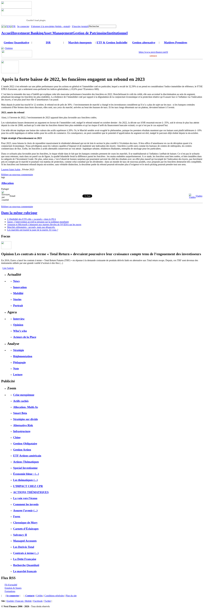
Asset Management (58, 33)
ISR (48, 42)
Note (16, 368)
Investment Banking (28, 33)
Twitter (47, 601)
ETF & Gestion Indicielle (112, 42)
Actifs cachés (21, 401)
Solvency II (20, 534)
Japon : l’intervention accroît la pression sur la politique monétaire (38, 222)
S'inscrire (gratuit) (80, 26)
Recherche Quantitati (26, 565)
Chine (16, 437)
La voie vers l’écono (25, 498)
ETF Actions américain (27, 455)
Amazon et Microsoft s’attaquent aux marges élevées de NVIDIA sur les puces (44, 224)
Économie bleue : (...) (26, 473)
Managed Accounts (25, 540)
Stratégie (18, 350)
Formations (10, 591)
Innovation (20, 287)
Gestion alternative (143, 42)
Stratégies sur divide (25, 419)
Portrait (18, 305)
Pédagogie (19, 362)
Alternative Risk (23, 425)
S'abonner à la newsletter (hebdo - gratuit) (50, 26)
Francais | (20, 601)
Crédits (39, 595)
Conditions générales (54, 595)
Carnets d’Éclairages (26, 528)
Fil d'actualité (11, 584)
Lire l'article (8, 268)
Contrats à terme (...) (26, 553)
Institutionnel (117, 33)
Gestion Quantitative (16, 42)
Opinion (9, 48)
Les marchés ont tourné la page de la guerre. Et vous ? (32, 230)
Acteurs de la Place (24, 337)
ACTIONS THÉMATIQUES (31, 492)
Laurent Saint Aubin (10, 169)
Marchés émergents (80, 42)
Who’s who (20, 330)
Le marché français (25, 571)
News (16, 281)
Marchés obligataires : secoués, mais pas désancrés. (31, 227)
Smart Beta (20, 413)
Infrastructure (21, 431)
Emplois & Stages (13, 588)
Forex (16, 516)
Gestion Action (22, 449)
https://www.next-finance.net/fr (153, 52)
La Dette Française (24, 559)
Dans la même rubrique (19, 213)
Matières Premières (175, 42)
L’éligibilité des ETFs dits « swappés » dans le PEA (31, 219)
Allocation (7, 183)
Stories (17, 299)
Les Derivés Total (23, 546)
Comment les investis (26, 504)
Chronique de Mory (25, 522)
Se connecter (23, 26)
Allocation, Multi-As (25, 407)
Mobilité (18, 293)
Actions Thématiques (26, 461)
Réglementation (22, 356)
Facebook (38, 601)
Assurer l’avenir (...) (25, 510)
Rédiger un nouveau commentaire (17, 174)
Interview (19, 318)
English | (11, 601)
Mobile (28, 601)
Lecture (17, 374)
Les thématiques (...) (25, 480)
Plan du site (71, 595)
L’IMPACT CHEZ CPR (28, 486)
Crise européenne (23, 394)
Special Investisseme (25, 467)
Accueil (7, 33)
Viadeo (199, 196)
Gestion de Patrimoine (90, 33)
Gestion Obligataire (25, 443)
